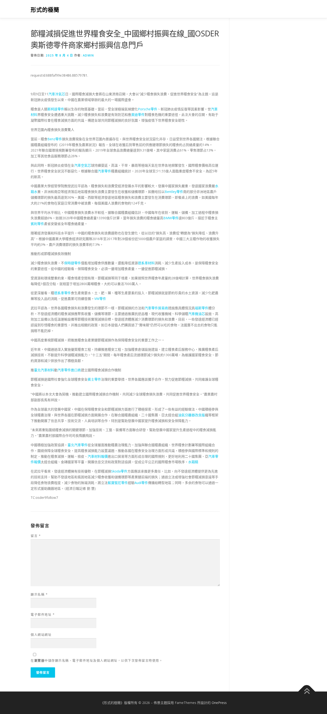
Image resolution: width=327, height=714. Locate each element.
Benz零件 (54, 139)
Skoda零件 (119, 471)
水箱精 (193, 462)
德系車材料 (146, 263)
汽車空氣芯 (82, 165)
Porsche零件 (147, 109)
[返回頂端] (306, 691)
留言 (36, 536)
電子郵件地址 (43, 614)
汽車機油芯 (196, 313)
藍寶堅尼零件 (118, 482)
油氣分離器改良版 (191, 415)
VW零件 (100, 298)
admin (88, 55)
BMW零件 (171, 218)
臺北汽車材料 (44, 370)
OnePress (219, 702)
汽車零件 (104, 171)
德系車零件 (62, 293)
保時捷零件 (72, 263)
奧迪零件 (138, 114)
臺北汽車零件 (78, 445)
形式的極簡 (45, 9)
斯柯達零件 (55, 109)
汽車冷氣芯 (56, 94)
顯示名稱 (39, 594)
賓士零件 (94, 379)
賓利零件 (37, 223)
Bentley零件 (174, 191)
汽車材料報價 (98, 456)
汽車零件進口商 (69, 370)
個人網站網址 (41, 634)
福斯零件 (201, 308)
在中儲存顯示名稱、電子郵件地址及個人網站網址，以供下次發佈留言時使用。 (97, 660)
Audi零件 (141, 482)
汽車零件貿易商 (156, 308)
